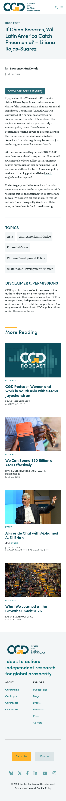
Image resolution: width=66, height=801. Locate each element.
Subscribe (21, 756)
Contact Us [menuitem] (11, 709)
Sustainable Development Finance (30, 269)
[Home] (33, 7)
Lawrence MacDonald (24, 68)
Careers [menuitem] (37, 722)
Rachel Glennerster (17, 401)
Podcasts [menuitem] (38, 709)
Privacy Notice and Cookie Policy (33, 788)
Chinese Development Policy (26, 258)
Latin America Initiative (35, 236)
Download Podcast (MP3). (25, 91)
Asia (10, 236)
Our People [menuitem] (11, 703)
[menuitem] (56, 7)
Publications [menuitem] (40, 689)
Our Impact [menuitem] (11, 696)
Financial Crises (18, 247)
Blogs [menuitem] (36, 696)
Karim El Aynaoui (16, 617)
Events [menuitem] (36, 703)
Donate (44, 756)
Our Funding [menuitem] (12, 689)
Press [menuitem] (36, 716)
